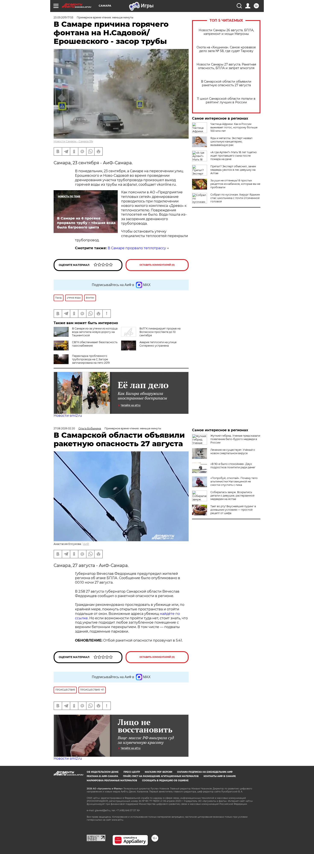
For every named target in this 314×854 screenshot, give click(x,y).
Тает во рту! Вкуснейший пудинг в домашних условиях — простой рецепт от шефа (233, 510)
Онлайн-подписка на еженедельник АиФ (205, 772)
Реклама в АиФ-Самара (102, 776)
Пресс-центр (131, 772)
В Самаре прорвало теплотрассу (137, 248)
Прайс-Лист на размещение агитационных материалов (161, 776)
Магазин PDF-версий (158, 772)
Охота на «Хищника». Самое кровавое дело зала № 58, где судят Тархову (226, 49)
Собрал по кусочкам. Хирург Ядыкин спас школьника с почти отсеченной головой (235, 198)
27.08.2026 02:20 (64, 428)
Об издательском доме (103, 772)
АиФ (86, 544)
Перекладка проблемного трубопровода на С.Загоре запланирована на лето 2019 (91, 359)
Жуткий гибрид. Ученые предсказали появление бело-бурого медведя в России (235, 439)
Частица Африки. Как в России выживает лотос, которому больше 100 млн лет (233, 127)
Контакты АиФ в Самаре (220, 776)
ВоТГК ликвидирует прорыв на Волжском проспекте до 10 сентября (159, 332)
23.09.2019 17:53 (63, 17)
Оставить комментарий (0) (157, 265)
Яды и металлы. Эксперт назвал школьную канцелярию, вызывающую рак (231, 141)
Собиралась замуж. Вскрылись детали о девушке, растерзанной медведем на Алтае (232, 496)
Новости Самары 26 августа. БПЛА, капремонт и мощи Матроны (226, 32)
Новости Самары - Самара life (73, 141)
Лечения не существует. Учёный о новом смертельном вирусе (232, 451)
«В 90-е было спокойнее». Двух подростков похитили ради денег (232, 465)
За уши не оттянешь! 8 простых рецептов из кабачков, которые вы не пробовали (235, 184)
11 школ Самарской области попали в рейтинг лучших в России (226, 100)
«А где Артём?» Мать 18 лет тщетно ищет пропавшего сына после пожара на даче (233, 156)
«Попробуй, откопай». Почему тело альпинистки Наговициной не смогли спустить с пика (234, 481)
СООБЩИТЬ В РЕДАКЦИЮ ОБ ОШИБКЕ (165, 780)
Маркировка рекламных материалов (112, 780)
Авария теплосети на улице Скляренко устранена (157, 344)
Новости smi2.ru (68, 416)
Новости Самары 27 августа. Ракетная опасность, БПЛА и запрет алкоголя (226, 66)
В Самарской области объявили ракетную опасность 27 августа (226, 83)
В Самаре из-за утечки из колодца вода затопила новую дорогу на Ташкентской (94, 332)
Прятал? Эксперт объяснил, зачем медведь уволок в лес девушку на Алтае (233, 170)
